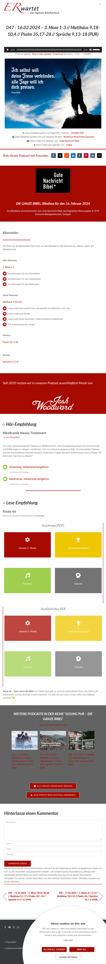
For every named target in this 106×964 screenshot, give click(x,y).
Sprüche (90, 137)
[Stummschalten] (90, 49)
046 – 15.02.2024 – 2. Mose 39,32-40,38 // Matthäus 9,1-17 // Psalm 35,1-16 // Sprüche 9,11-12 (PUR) (28, 896)
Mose (76, 137)
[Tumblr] (80, 155)
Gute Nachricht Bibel (69, 141)
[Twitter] (14, 927)
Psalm (82, 137)
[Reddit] (67, 155)
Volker (69, 145)
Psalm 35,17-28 (10, 342)
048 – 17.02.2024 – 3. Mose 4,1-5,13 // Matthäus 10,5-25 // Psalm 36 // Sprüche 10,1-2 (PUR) (77, 896)
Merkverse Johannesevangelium (29, 479)
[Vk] (93, 155)
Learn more (68, 940)
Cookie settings (68, 957)
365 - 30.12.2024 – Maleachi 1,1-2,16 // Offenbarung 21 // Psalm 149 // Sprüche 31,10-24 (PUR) (51, 761)
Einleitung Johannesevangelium (29, 467)
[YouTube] (9, 927)
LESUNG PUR (77, 133)
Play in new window (41, 54)
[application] (53, 49)
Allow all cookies (54, 949)
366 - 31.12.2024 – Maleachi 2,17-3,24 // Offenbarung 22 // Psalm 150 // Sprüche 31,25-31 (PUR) (23, 761)
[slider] (96, 49)
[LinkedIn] (73, 155)
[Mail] (18, 927)
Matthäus (68, 137)
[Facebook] (54, 155)
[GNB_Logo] (53, 169)
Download (58, 54)
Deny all (82, 949)
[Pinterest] (86, 155)
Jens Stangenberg (12, 437)
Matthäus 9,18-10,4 (12, 302)
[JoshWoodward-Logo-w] (53, 396)
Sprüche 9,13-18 (10, 361)
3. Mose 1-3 (8, 267)
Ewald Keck (40, 516)
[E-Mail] (99, 155)
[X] (60, 155)
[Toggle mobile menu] (100, 4)
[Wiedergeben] (7, 49)
